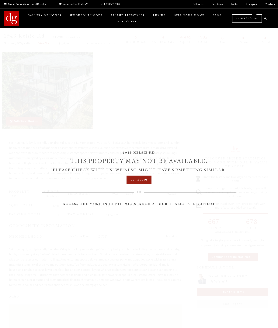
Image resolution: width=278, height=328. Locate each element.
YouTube (271, 4)
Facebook (217, 4)
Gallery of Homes (44, 15)
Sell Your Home (189, 15)
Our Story (127, 21)
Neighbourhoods (86, 15)
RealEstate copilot (192, 204)
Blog (217, 15)
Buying (159, 15)
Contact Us (247, 18)
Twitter (234, 4)
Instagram (252, 4)
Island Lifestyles (127, 15)
